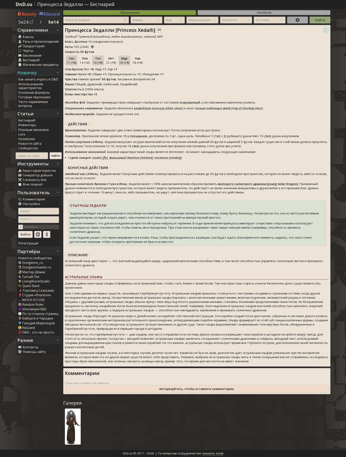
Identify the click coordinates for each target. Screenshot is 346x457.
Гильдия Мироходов (38, 323)
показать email (212, 453)
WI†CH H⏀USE (33, 300)
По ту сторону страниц (40, 313)
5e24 (24, 21)
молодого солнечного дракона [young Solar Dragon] (258, 184)
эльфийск (140, 108)
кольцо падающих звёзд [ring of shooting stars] (229, 108)
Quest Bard (30, 286)
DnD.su (24, 4)
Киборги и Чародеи (37, 318)
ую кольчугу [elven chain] (165, 108)
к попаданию (135, 136)
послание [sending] (168, 158)
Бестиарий (102, 4)
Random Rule (33, 304)
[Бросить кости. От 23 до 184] (92, 46)
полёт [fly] (100, 158)
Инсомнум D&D (34, 309)
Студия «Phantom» (36, 295)
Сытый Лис (30, 276)
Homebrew (264, 12)
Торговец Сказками (38, 290)
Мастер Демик (33, 272)
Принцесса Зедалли (60, 4)
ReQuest (28, 327)
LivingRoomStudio (36, 281)
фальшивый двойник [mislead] (131, 158)
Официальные (130, 12)
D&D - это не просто (38, 332)
